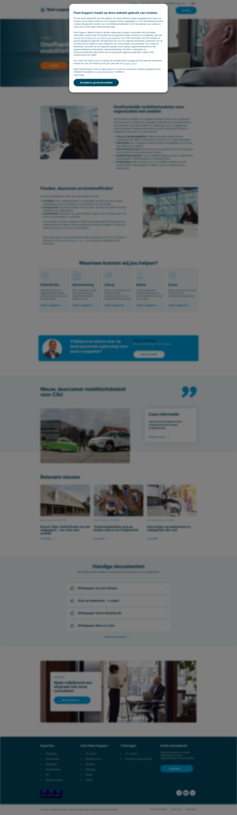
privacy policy (130, 63)
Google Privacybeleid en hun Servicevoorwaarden (97, 38)
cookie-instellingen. (105, 72)
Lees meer (79, 74)
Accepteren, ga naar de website (96, 82)
